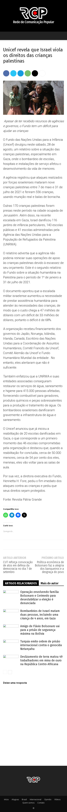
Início (6, 799)
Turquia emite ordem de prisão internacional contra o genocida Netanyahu (41, 645)
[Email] (35, 73)
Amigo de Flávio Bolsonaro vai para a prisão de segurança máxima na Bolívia (40, 629)
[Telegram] (20, 73)
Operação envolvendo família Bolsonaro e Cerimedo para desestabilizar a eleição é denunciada (39, 597)
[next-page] (10, 672)
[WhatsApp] (28, 73)
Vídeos (57, 799)
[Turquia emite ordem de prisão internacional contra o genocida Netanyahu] (11, 645)
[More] (42, 73)
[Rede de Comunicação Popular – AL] (33, 16)
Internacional (35, 799)
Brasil (24, 799)
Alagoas (15, 799)
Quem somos (28, 802)
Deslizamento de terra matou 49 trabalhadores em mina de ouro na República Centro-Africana (41, 660)
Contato (41, 802)
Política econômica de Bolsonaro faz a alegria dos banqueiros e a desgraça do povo (49, 567)
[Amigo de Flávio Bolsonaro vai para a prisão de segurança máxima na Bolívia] (11, 629)
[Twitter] (13, 73)
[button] (5, 36)
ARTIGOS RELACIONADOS (21, 583)
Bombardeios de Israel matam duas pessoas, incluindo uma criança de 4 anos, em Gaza (40, 614)
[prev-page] (5, 672)
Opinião (47, 799)
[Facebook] (6, 73)
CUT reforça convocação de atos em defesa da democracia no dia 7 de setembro (18, 567)
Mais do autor (49, 583)
